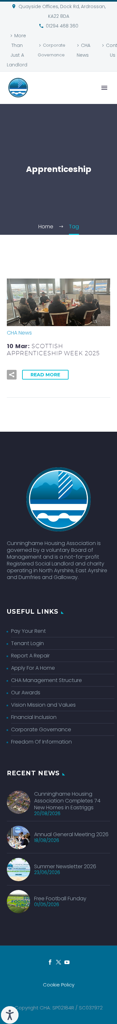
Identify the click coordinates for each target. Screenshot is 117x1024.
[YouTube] (67, 962)
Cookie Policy (58, 985)
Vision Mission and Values (43, 705)
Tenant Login (27, 643)
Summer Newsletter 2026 (65, 866)
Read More (45, 375)
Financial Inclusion (34, 717)
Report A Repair (30, 655)
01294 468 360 (62, 26)
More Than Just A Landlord (17, 50)
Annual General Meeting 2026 (71, 834)
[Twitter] (58, 962)
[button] (12, 375)
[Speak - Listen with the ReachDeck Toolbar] (10, 1015)
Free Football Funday (60, 898)
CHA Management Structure (46, 680)
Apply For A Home (33, 668)
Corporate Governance (51, 50)
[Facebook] (50, 962)
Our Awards (25, 692)
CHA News (83, 50)
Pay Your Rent (28, 631)
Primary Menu (104, 88)
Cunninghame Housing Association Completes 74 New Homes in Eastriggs (67, 801)
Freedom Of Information (41, 741)
